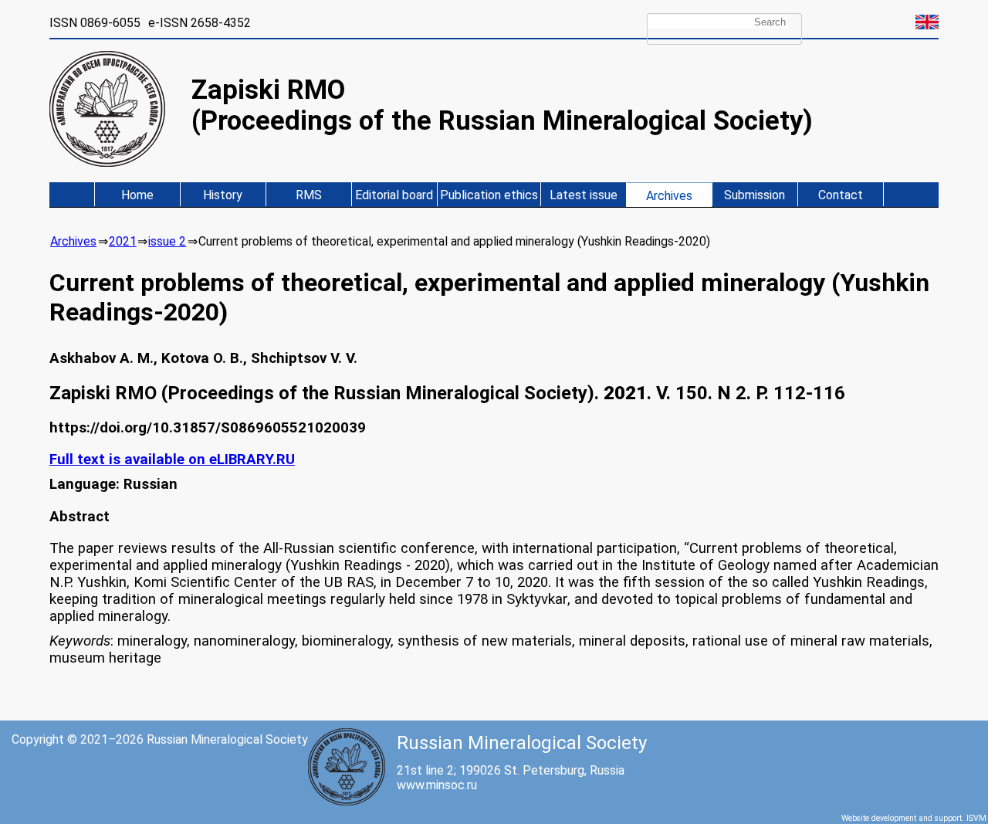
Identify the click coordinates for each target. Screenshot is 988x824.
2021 (123, 241)
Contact (840, 195)
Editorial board (394, 195)
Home (137, 195)
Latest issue (584, 195)
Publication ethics (489, 195)
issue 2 (167, 241)
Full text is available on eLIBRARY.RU (172, 459)
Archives (669, 195)
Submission (754, 195)
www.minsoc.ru (437, 785)
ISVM (976, 818)
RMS (309, 195)
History (222, 195)
